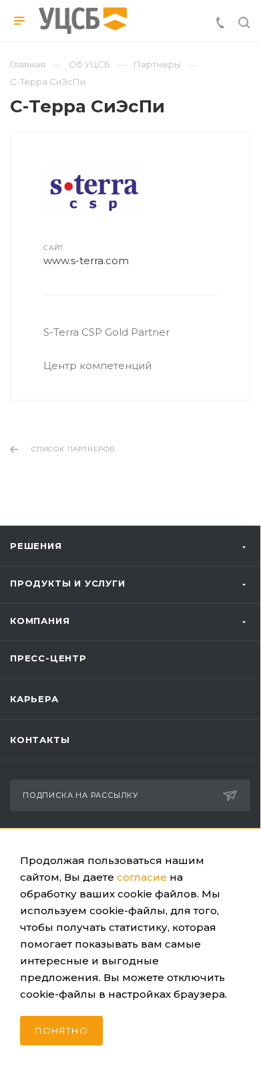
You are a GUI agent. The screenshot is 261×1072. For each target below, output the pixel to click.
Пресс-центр (48, 658)
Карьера (34, 698)
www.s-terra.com (86, 260)
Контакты (39, 739)
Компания (39, 620)
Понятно (61, 1030)
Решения (36, 545)
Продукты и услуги (67, 583)
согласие (142, 877)
